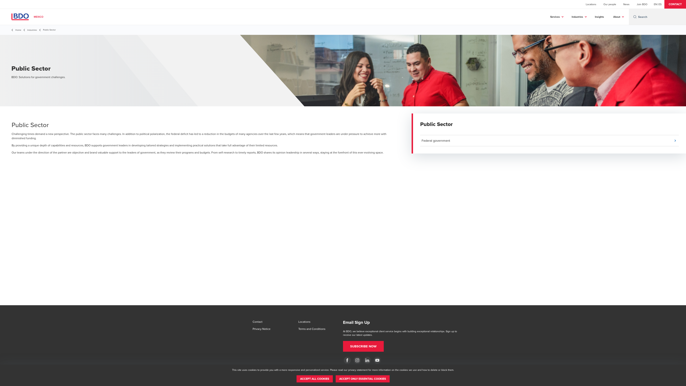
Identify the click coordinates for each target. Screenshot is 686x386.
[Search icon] (635, 17)
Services (555, 17)
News (626, 4)
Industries (577, 17)
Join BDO (642, 4)
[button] (675, 4)
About (616, 17)
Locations (591, 4)
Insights (599, 17)
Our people (609, 4)
